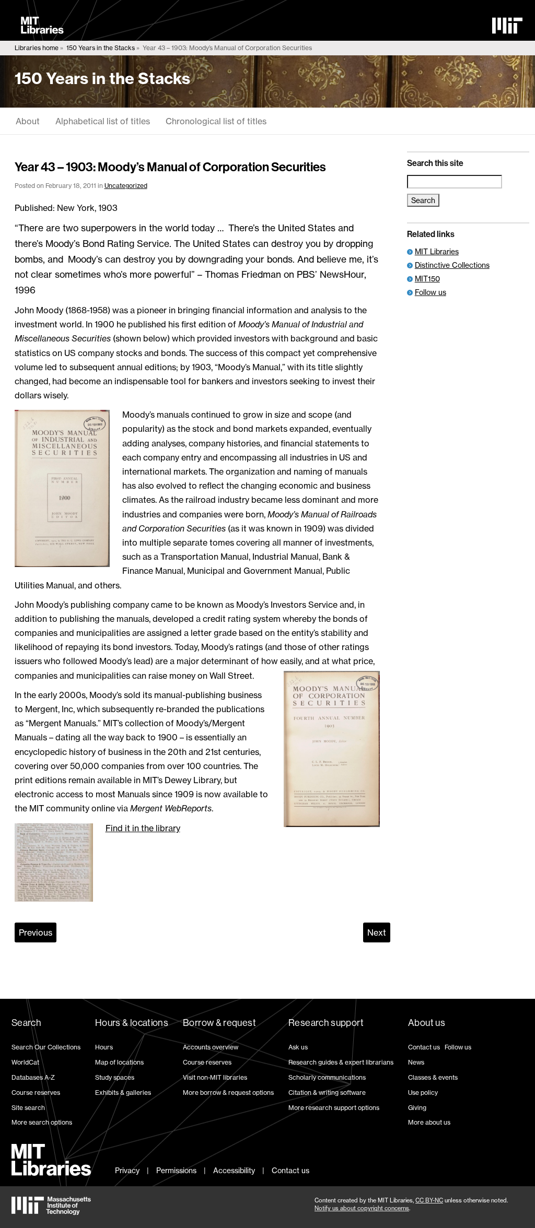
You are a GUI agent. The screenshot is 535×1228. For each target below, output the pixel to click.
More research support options (333, 1108)
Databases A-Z (33, 1077)
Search (26, 1023)
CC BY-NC (429, 1200)
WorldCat (25, 1062)
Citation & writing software (327, 1092)
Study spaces (114, 1077)
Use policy (423, 1092)
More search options (41, 1122)
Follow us (430, 292)
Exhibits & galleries (123, 1092)
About (28, 121)
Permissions (176, 1170)
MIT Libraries (437, 251)
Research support (326, 1023)
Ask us (298, 1047)
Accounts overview (210, 1047)
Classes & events (433, 1077)
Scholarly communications (327, 1077)
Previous (35, 932)
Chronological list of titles (216, 121)
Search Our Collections (45, 1047)
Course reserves (35, 1092)
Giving (417, 1108)
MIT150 (427, 278)
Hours (104, 1047)
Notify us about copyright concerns (362, 1208)
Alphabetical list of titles (102, 121)
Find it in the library (143, 828)
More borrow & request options (228, 1092)
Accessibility (234, 1170)
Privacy (127, 1170)
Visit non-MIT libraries (215, 1077)
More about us (429, 1122)
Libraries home (37, 48)
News (416, 1062)
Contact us (424, 1047)
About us (426, 1023)
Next (376, 932)
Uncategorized (125, 186)
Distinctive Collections (452, 265)
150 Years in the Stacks (100, 48)
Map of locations (119, 1062)
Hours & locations (131, 1023)
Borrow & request (219, 1023)
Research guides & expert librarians (340, 1062)
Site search (28, 1108)
